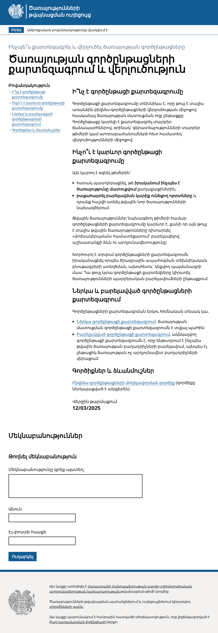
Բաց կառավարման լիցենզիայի (77, 622)
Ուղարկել (22, 556)
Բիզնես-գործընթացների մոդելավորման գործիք (123, 382)
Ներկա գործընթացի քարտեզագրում (116, 321)
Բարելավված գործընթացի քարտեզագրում (123, 334)
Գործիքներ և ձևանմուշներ (36, 130)
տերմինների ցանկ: (66, 606)
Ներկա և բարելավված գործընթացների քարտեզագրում (32, 118)
